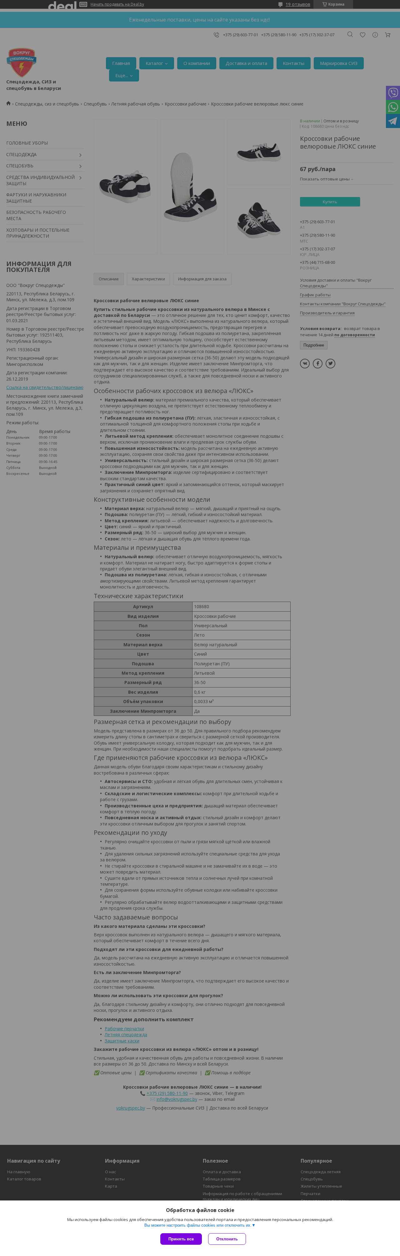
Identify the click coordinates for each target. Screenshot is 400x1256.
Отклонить (227, 1239)
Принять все (181, 1239)
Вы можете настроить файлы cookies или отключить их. (198, 1225)
